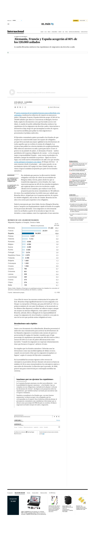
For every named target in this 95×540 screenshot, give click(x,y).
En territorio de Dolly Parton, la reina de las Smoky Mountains (78, 170)
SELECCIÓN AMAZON (20, 492)
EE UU (46, 31)
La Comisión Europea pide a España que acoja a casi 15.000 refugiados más (12, 180)
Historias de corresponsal (74, 31)
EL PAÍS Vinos (52, 492)
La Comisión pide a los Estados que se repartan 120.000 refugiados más (13, 187)
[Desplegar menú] (8, 24)
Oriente (59, 31)
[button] (47, 74)
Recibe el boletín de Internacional (23, 416)
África (66, 31)
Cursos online (35, 492)
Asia (63, 31)
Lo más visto (72, 194)
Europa (42, 31)
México (49, 31)
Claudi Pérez (28, 102)
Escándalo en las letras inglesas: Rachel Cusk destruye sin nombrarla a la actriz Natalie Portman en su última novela (78, 205)
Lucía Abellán (18, 102)
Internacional (15, 31)
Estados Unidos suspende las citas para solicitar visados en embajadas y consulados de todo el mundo (78, 219)
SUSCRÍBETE (76, 20)
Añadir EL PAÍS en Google (54, 107)
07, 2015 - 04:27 (22, 103)
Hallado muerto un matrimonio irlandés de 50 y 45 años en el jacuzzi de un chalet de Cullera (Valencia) (79, 210)
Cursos (28, 492)
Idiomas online (43, 492)
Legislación (36, 427)
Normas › (58, 420)
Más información (17, 433)
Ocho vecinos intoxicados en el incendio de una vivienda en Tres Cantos (78, 165)
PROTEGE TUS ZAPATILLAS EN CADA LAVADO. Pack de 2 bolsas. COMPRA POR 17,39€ (81, 508)
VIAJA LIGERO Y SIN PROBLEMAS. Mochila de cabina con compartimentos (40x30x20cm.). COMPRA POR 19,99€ (67, 509)
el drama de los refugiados (20, 36)
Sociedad (46, 427)
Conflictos (20, 427)
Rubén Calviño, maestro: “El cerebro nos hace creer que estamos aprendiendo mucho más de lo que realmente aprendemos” (78, 175)
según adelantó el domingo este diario (27, 162)
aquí (43, 433)
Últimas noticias (84, 31)
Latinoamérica (54, 31)
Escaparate (10, 492)
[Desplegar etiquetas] (59, 427)
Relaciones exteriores (28, 427)
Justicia (41, 427)
